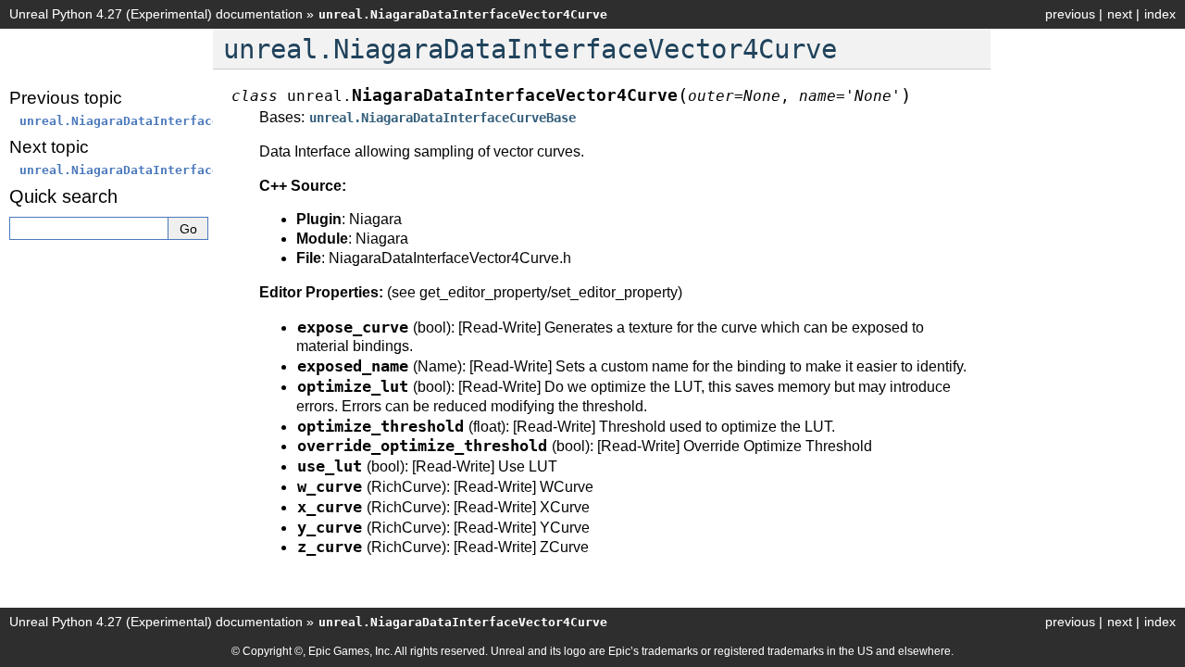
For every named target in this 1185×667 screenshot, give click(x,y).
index (1160, 13)
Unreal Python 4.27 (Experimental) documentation (156, 13)
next (1119, 13)
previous (1070, 13)
